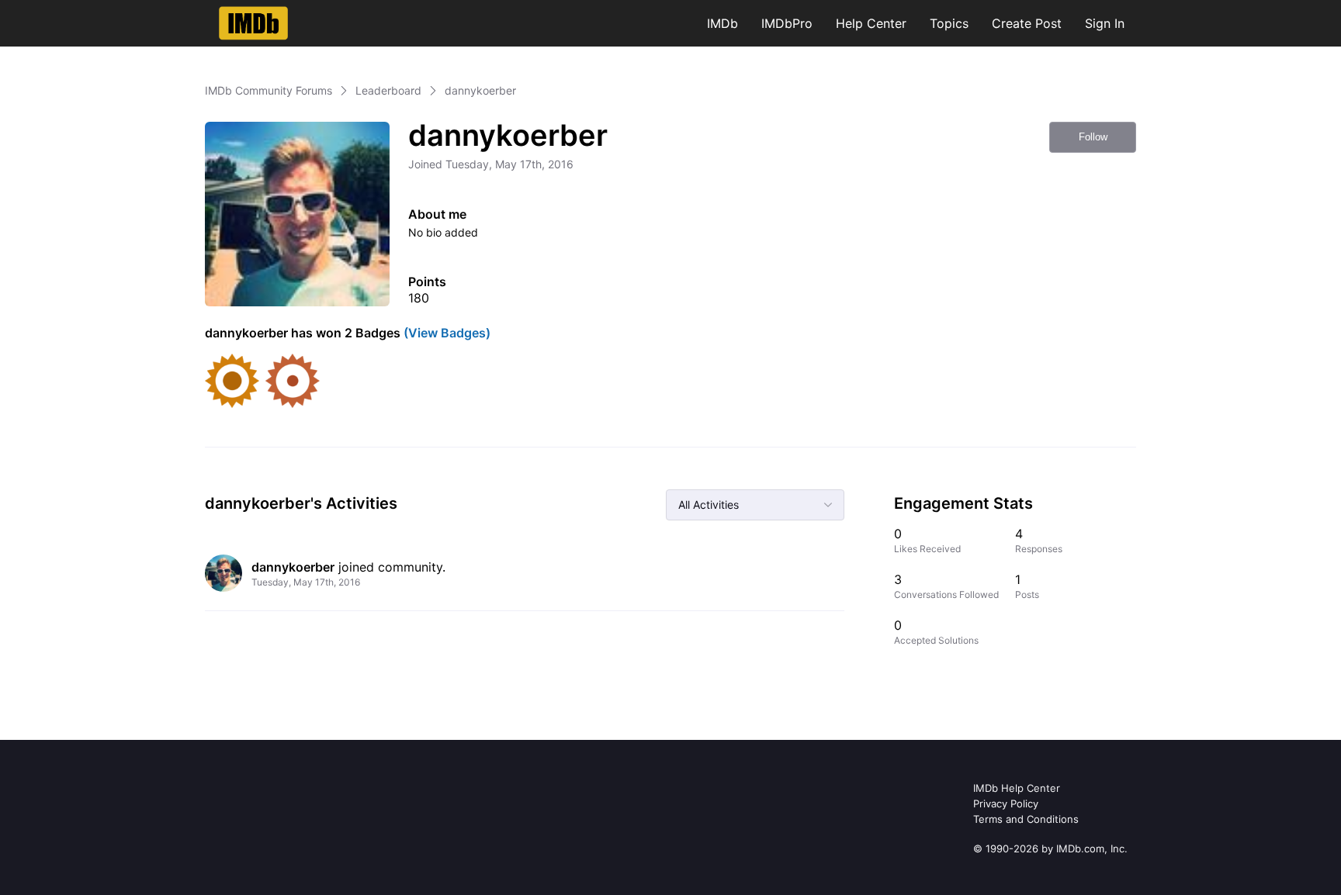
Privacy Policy (1005, 803)
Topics (949, 23)
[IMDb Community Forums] (253, 23)
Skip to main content (64, 11)
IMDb (722, 23)
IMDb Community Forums (268, 90)
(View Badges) (445, 332)
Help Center (871, 23)
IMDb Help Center (1016, 788)
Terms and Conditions (1026, 819)
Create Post (1027, 23)
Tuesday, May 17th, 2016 (305, 582)
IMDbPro (787, 23)
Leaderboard (388, 90)
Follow (1093, 137)
